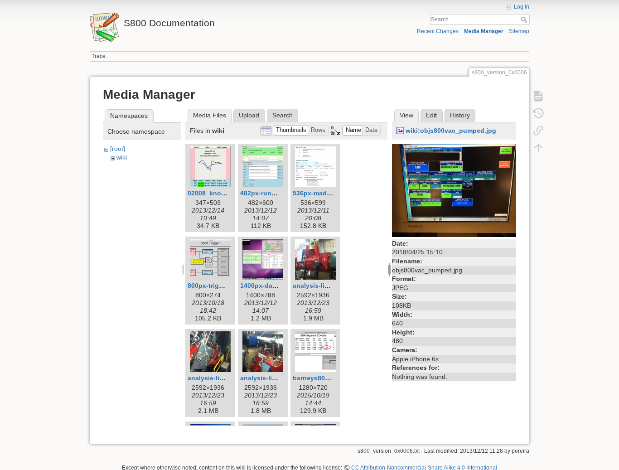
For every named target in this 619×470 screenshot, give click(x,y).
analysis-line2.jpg (215, 378)
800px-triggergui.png (220, 285)
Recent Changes (438, 31)
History (460, 115)
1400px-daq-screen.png (277, 285)
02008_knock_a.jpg (217, 193)
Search (525, 19)
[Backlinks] (538, 130)
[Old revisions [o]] (538, 113)
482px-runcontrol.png (274, 193)
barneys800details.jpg (327, 378)
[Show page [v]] (538, 96)
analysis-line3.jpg (267, 378)
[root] (117, 148)
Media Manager (483, 31)
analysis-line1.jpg (320, 285)
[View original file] (454, 190)
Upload (249, 115)
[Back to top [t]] (538, 147)
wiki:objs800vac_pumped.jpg (451, 130)
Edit (431, 115)
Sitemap (519, 31)
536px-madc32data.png (329, 193)
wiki (121, 157)
